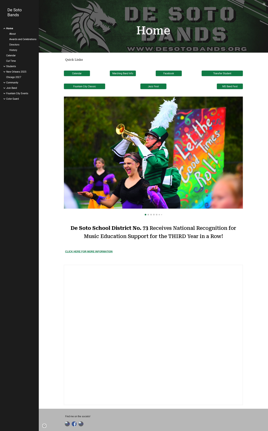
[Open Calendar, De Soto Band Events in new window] (237, 269)
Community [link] (12, 82)
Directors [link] (14, 44)
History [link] (13, 50)
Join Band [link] (11, 88)
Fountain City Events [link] (17, 93)
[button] (264, 4)
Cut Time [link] (11, 60)
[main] (153, 30)
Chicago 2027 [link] (13, 77)
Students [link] (11, 66)
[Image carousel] (153, 156)
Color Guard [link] (12, 98)
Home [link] (9, 28)
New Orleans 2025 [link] (16, 71)
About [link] (12, 33)
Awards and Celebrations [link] (22, 39)
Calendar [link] (11, 55)
